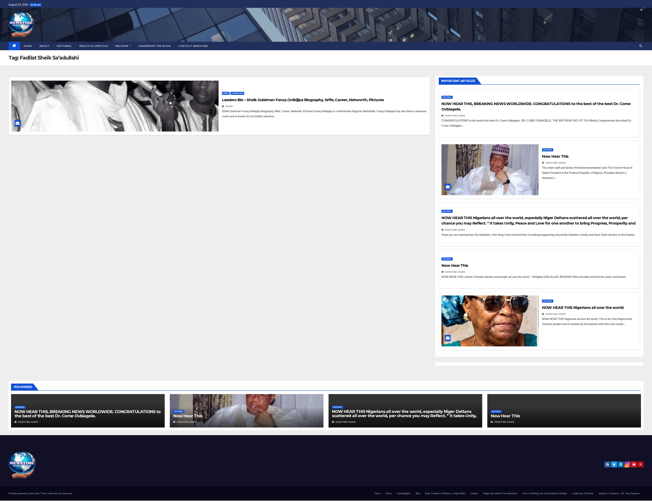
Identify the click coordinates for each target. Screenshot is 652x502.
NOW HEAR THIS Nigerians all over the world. (583, 307)
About (44, 46)
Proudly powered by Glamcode (23, 493)
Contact (474, 493)
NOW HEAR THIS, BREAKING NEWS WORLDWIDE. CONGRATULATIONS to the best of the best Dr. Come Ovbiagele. (87, 413)
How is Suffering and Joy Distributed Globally (545, 493)
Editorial (64, 46)
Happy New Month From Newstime (500, 493)
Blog (418, 493)
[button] (640, 45)
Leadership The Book (154, 46)
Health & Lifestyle (93, 46)
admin (229, 106)
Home (28, 46)
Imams (226, 93)
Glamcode (67, 493)
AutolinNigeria (403, 493)
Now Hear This (555, 156)
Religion (122, 46)
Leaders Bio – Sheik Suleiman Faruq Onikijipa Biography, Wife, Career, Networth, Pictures (303, 100)
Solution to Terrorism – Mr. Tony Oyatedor (619, 493)
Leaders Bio (237, 93)
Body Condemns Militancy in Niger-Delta (445, 493)
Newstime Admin (454, 116)
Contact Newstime (193, 46)
